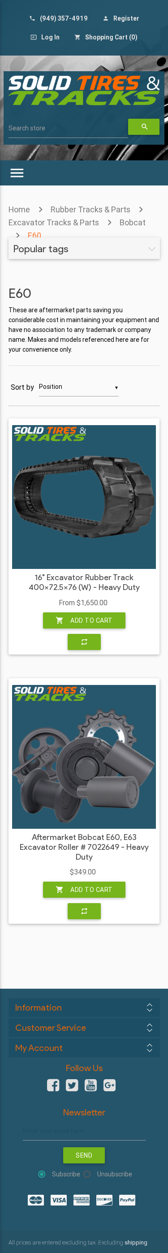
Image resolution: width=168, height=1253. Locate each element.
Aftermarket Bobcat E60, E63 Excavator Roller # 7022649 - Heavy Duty (84, 847)
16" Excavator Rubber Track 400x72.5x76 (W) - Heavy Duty (84, 582)
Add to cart (84, 620)
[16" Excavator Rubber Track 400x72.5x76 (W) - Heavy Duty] (84, 497)
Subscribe (66, 1174)
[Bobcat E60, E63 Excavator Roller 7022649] (84, 757)
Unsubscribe (114, 1174)
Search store (27, 128)
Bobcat (133, 222)
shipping (136, 1242)
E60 (34, 235)
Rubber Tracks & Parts (90, 209)
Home (19, 209)
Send (84, 1155)
